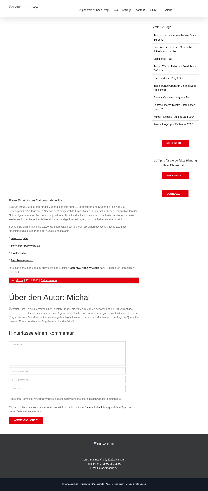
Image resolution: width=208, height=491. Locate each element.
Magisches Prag (163, 58)
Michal (19, 280)
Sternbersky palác (22, 260)
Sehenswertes (49, 280)
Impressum (85, 484)
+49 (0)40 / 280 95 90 (109, 463)
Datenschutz (98, 484)
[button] (194, 10)
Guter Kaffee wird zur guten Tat (171, 97)
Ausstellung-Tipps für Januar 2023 (173, 124)
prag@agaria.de (108, 468)
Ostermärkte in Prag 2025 (168, 78)
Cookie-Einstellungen (136, 484)
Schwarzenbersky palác (25, 245)
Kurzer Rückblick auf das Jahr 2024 (174, 116)
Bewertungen (118, 484)
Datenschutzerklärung (97, 407)
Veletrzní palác (19, 238)
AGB (108, 484)
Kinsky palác (18, 253)
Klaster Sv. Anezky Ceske (83, 268)
